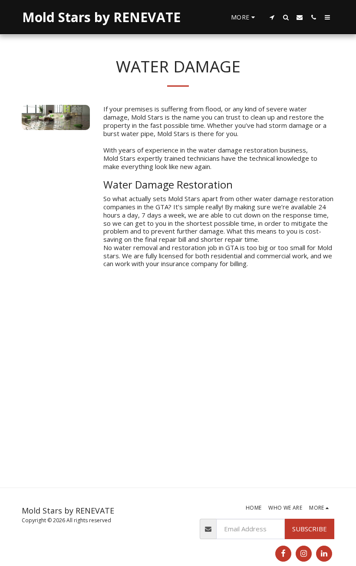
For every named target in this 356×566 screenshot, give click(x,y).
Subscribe (309, 528)
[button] (271, 17)
